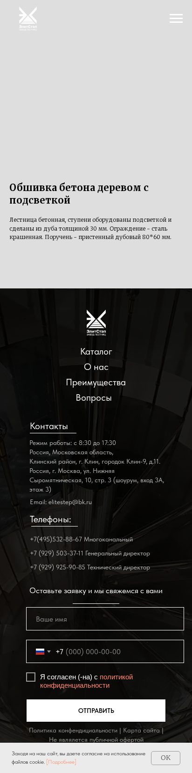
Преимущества (96, 382)
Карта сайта (141, 730)
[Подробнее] (61, 762)
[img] (96, 322)
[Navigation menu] (176, 18)
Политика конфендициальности (73, 730)
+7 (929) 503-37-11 (56, 553)
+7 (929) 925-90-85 (57, 567)
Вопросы (93, 397)
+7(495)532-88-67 (56, 539)
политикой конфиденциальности (86, 681)
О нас (96, 366)
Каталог (96, 351)
